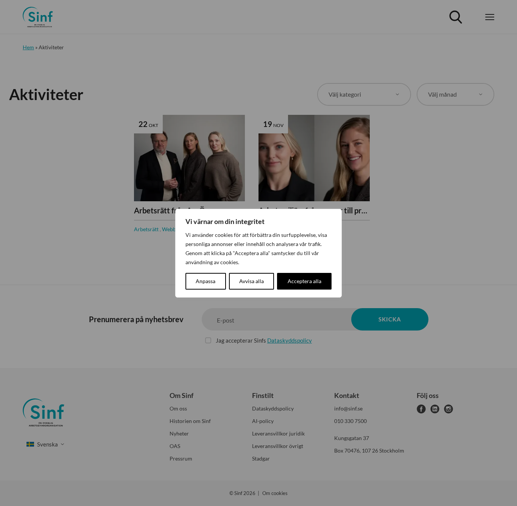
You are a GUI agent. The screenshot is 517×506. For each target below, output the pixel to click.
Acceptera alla (304, 281)
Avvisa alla (251, 281)
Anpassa (205, 281)
